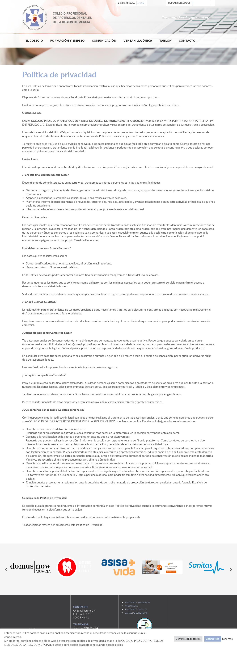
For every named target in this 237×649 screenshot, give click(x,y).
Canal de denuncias (136, 612)
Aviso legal (131, 605)
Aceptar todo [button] (212, 638)
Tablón (165, 41)
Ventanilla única (138, 41)
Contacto (187, 41)
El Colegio (34, 41)
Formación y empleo (67, 41)
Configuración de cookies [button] (188, 638)
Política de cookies (136, 609)
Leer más (227, 639)
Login (141, 3)
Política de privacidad (137, 602)
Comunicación (104, 41)
